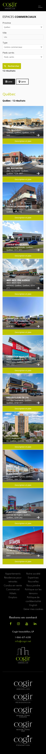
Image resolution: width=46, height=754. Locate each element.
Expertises (33, 578)
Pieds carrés (8, 52)
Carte (23, 81)
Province (7, 22)
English (33, 605)
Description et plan (23, 141)
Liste (10, 81)
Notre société (33, 574)
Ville (5, 32)
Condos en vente (13, 585)
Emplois (13, 597)
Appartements (13, 574)
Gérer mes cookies (33, 609)
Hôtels (12, 593)
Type (5, 42)
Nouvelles (33, 582)
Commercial (13, 589)
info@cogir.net (23, 641)
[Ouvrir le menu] (40, 4)
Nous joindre (33, 585)
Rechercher (13, 66)
